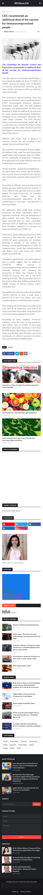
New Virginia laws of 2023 (22, 666)
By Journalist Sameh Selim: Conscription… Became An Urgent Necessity (24, 869)
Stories (12, 748)
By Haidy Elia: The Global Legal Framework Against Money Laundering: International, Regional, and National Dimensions (26, 778)
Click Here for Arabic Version (11, 511)
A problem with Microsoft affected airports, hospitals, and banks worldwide (27, 725)
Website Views (9, 605)
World (19, 748)
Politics (32, 745)
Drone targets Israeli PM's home (24, 703)
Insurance (13, 745)
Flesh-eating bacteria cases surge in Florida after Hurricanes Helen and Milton (18, 439)
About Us (15, 891)
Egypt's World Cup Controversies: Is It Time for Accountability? (26, 789)
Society (5, 748)
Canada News (14, 741)
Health (9, 11)
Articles (5, 741)
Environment (33, 741)
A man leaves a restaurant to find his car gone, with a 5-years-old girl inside (26, 657)
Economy (24, 741)
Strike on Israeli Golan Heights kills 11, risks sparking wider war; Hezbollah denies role (26, 715)
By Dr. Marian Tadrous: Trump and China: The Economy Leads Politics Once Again (27, 849)
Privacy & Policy (26, 891)
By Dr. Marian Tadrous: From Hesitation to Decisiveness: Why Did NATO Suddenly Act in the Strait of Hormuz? (26, 685)
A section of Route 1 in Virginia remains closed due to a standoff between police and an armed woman (26, 647)
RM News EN (21, 3)
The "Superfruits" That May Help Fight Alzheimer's (19, 413)
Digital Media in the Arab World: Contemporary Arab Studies (24, 695)
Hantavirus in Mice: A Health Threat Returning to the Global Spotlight (20, 386)
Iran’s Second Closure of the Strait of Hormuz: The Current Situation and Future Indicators (25, 765)
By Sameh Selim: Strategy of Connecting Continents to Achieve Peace (26, 859)
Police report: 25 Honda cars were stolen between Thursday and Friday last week (26, 636)
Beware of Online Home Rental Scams (26, 625)
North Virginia (23, 745)
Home (4, 11)
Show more (37, 361)
